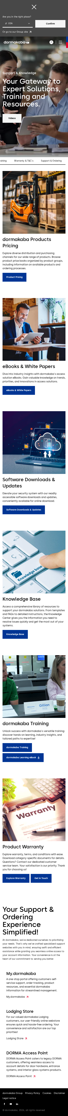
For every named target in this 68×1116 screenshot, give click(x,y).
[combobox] (18, 24)
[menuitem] (16, 42)
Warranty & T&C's (23, 161)
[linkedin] (17, 1104)
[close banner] (34, 7)
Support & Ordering (51, 161)
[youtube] (11, 1104)
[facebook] (4, 1104)
